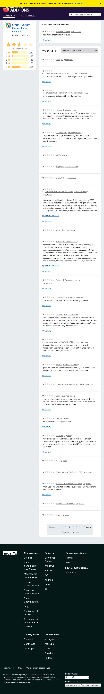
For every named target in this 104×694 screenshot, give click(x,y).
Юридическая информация (38, 668)
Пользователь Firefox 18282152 (59, 73)
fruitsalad (60, 280)
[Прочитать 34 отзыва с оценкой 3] (20, 60)
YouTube (49, 644)
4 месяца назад (81, 192)
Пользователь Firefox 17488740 (59, 342)
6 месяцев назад (70, 241)
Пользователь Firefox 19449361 (70, 384)
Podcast (49, 658)
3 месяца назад (81, 93)
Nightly (69, 557)
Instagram (50, 639)
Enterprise (70, 572)
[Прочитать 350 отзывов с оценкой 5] (20, 52)
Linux (47, 584)
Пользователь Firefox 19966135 (59, 93)
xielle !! (59, 364)
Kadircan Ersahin (63, 32)
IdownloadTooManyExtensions (69, 484)
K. (57, 461)
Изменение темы (72, 681)
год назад (89, 384)
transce (59, 110)
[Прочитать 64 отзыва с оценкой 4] (20, 56)
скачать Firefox (76, 3)
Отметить (46, 40)
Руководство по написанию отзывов (31, 622)
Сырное (59, 314)
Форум (27, 606)
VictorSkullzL (61, 133)
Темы (20, 15)
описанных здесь (34, 674)
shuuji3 (59, 178)
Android (49, 580)
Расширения (9, 15)
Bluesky (49, 653)
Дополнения (31, 553)
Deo (57, 418)
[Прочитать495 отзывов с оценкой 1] (20, 67)
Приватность (8, 668)
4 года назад (76, 32)
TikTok (48, 648)
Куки (20, 668)
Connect (28, 639)
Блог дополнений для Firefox (30, 566)
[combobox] (85, 14)
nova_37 (59, 436)
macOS (48, 570)
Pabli (58, 60)
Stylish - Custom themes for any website (21, 28)
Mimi (58, 515)
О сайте (28, 557)
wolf (57, 155)
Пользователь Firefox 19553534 (59, 192)
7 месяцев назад (72, 280)
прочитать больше (50, 215)
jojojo (58, 230)
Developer (29, 648)
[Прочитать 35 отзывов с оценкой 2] (20, 63)
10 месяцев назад (71, 364)
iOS (46, 575)
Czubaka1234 (61, 297)
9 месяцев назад (81, 342)
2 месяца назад (80, 73)
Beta (67, 562)
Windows (49, 566)
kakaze (59, 241)
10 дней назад (67, 60)
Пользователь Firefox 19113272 (69, 472)
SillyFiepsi (60, 166)
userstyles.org (22, 35)
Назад (52, 527)
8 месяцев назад (75, 297)
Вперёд (87, 527)
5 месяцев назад (69, 230)
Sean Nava (60, 396)
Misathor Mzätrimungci (65, 503)
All (46, 589)
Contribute (29, 644)
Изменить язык (71, 674)
